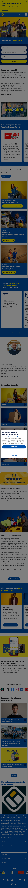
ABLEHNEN (14, 455)
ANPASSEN (14, 451)
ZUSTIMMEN (14, 447)
